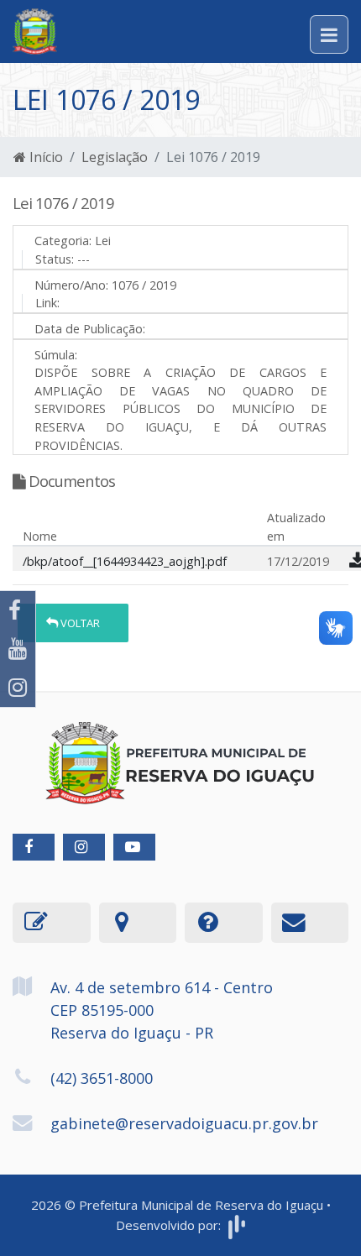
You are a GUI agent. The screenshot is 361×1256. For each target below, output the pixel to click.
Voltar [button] (79, 623)
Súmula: (55, 355)
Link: (47, 303)
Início (44, 157)
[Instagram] (17, 687)
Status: (54, 259)
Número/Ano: (71, 285)
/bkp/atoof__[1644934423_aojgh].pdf (125, 561)
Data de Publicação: (89, 329)
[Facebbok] (34, 847)
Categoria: (63, 241)
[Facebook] (17, 610)
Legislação (114, 157)
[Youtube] (17, 649)
